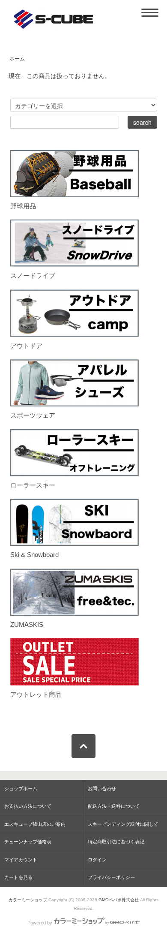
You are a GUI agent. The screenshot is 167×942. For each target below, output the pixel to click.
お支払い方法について (27, 806)
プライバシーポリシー (111, 877)
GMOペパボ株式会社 (118, 899)
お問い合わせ (102, 788)
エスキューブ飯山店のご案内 (35, 824)
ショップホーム (20, 788)
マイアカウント (20, 859)
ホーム (17, 59)
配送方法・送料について (114, 806)
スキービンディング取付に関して (123, 824)
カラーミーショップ (28, 899)
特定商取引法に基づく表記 (116, 841)
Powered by (39, 922)
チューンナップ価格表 (27, 841)
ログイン (97, 859)
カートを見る (18, 877)
